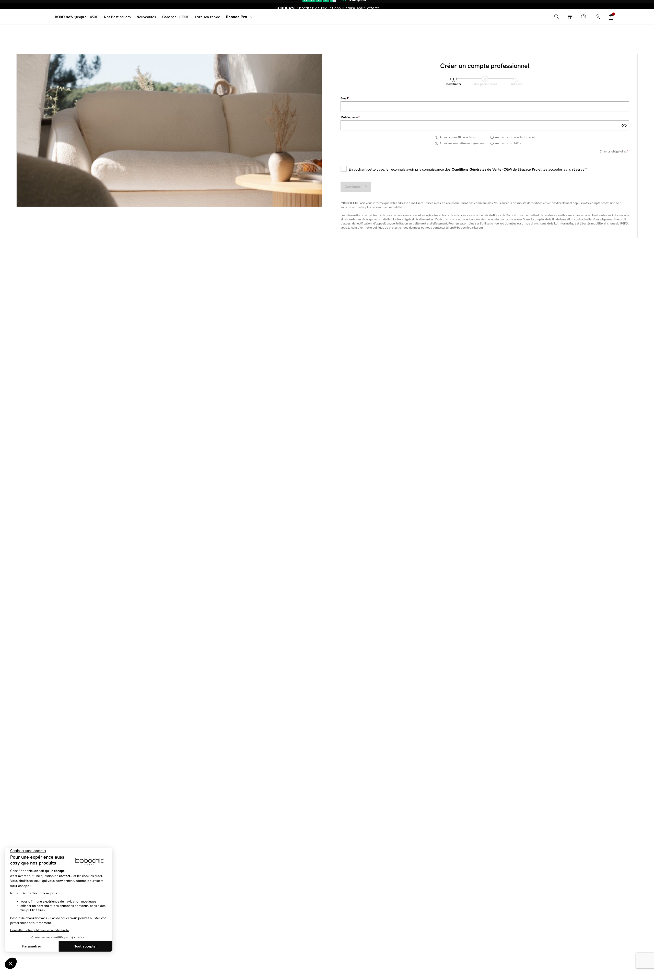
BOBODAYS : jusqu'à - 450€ (76, 17)
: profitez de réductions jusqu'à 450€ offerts (327, 4)
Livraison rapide (207, 17)
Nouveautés (146, 17)
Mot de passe (349, 117)
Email (344, 98)
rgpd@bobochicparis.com (465, 228)
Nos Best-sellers (117, 17)
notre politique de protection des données (392, 228)
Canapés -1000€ (175, 17)
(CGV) (507, 169)
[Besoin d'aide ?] (583, 17)
